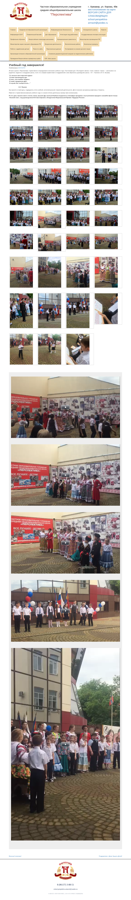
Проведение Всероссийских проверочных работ (25, 58)
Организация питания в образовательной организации (27, 54)
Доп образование (50, 34)
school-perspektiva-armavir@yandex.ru (98, 20)
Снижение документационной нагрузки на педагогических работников (71, 54)
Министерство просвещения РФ (90, 39)
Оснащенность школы (90, 30)
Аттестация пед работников (68, 34)
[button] (65, 407)
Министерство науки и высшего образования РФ (25, 44)
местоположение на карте (102, 9)
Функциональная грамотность (66, 39)
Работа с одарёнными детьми (19, 49)
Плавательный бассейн (34, 34)
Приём (77, 30)
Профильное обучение (17, 39)
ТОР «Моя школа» (50, 58)
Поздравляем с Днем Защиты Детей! (110, 856)
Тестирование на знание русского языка (77, 49)
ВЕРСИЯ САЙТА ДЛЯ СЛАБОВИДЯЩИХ (99, 14)
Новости (103, 30)
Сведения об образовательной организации (33, 30)
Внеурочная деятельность (53, 44)
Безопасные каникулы (91, 44)
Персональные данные (53, 49)
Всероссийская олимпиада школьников (41, 39)
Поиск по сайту (38, 49)
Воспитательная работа (72, 44)
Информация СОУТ (16, 34)
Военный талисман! (15, 856)
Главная (13, 30)
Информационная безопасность (61, 30)
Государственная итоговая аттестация (93, 34)
